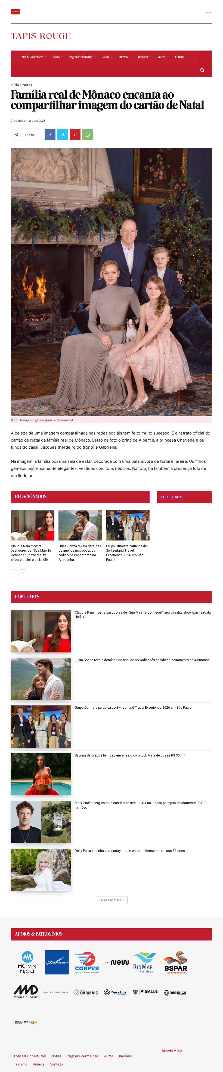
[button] (202, 70)
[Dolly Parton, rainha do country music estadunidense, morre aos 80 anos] (41, 870)
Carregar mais (110, 900)
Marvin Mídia (172, 1051)
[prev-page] (14, 572)
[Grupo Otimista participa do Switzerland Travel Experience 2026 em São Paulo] (128, 525)
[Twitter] (62, 134)
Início (15, 85)
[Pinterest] (75, 134)
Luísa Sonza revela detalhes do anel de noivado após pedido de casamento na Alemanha (142, 660)
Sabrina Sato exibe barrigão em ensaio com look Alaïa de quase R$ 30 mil (130, 755)
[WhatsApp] (87, 134)
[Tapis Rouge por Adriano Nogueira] (44, 36)
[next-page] (23, 572)
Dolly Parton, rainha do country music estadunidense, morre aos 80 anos (130, 851)
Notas (27, 85)
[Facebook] (50, 134)
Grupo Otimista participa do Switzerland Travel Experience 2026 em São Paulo (133, 708)
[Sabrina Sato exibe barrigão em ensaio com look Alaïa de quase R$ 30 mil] (41, 774)
